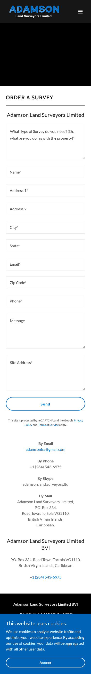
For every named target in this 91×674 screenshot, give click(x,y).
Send (45, 404)
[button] (80, 11)
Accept (45, 662)
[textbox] (45, 141)
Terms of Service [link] (48, 425)
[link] (33, 11)
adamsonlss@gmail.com (45, 449)
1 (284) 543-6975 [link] (46, 577)
